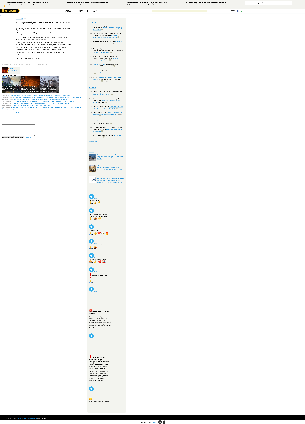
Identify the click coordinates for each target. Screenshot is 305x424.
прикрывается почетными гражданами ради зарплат (106, 36)
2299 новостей (11, 70)
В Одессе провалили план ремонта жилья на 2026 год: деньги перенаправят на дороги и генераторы (87, 3)
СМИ (94, 11)
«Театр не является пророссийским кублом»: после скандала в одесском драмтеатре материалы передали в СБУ (109, 167)
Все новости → (93, 141)
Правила (28, 137)
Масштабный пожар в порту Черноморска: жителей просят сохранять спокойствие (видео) (40, 103)
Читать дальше (93, 331)
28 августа (92, 22)
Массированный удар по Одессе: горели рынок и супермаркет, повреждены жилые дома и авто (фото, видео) (30, 89)
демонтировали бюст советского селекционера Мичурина (108, 107)
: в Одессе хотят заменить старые (105, 122)
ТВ (87, 11)
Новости (79, 11)
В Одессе (96, 77)
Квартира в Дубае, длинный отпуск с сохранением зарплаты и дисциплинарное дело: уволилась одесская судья (27, 3)
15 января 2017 (19, 18)
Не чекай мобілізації (99, 64)
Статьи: (91, 151)
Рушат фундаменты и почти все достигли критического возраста (106, 121)
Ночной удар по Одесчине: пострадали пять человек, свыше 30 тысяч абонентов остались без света (43, 101)
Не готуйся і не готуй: (100, 112)
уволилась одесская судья (101, 52)
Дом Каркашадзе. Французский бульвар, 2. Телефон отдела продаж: (265, 3)
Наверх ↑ (18, 112)
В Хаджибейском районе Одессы (104, 41)
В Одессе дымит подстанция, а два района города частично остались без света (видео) (39, 99)
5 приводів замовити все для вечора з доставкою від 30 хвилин (107, 113)
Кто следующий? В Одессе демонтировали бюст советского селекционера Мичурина (206, 3)
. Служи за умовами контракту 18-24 (105, 65)
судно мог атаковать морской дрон (106, 59)
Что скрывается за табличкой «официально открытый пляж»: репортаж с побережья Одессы (111, 156)
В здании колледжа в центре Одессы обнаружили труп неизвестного (33, 105)
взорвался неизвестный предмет (107, 42)
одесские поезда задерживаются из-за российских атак (107, 71)
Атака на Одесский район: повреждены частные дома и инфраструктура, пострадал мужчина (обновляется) (48, 89)
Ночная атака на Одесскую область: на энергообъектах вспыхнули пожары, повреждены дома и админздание (46, 97)
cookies (155, 422)
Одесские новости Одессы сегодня (27, 418)
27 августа (92, 87)
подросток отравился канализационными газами (102, 94)
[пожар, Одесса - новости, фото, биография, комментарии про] (5, 73)
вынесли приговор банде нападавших (107, 130)
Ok (160, 422)
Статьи (68, 11)
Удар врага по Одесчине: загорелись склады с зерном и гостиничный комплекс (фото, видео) (10, 89)
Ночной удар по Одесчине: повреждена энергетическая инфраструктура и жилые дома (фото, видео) (39, 95)
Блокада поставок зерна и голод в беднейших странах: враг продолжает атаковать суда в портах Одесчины (146, 3)
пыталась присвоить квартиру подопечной (107, 28)
